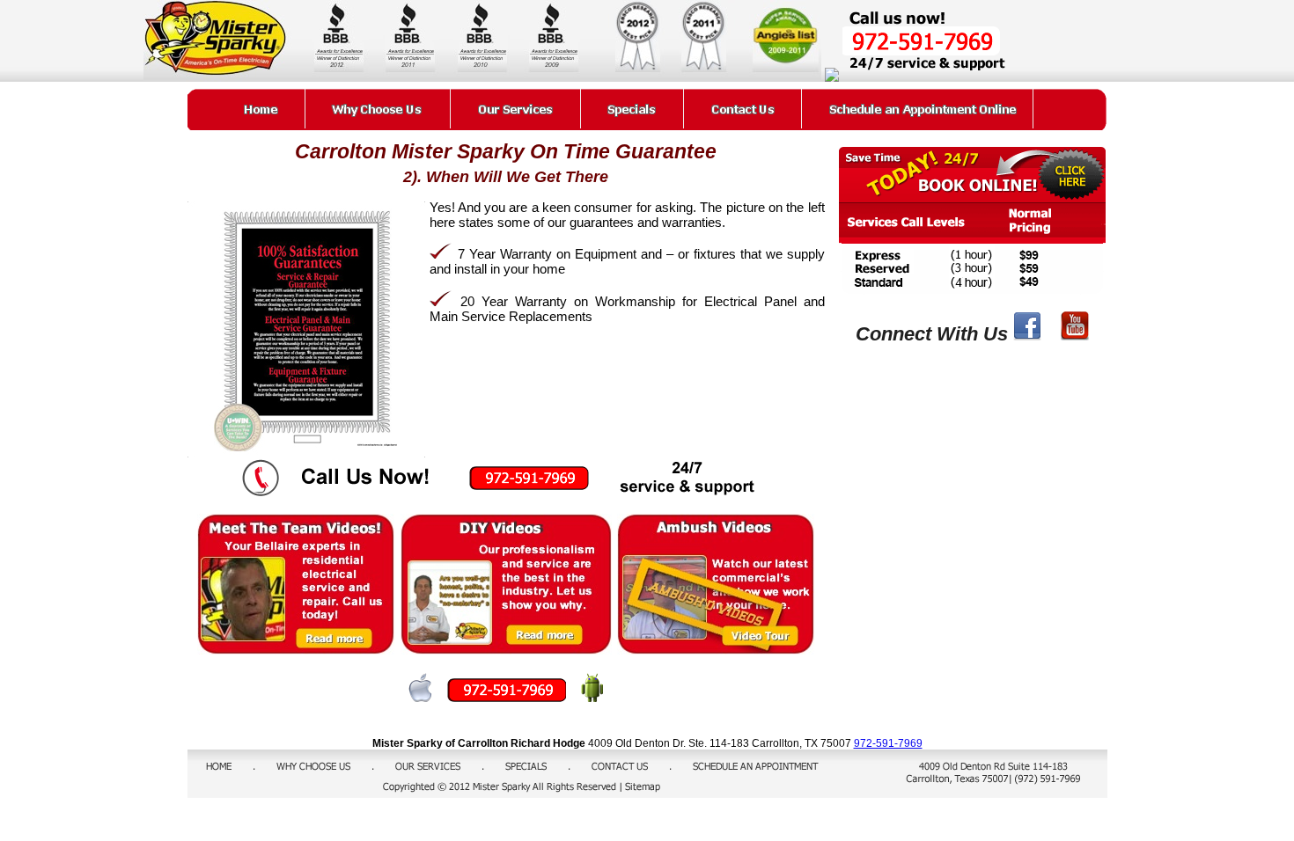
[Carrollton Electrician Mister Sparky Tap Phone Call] (513, 697)
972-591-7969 (888, 743)
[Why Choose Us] (378, 108)
